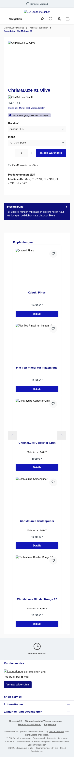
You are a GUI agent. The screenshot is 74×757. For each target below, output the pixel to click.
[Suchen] (42, 19)
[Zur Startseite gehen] (37, 12)
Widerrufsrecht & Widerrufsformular (43, 721)
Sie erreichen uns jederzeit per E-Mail (25, 674)
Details (37, 314)
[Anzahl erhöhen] (31, 153)
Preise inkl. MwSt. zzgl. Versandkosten (26, 108)
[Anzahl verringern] (11, 153)
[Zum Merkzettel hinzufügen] (53, 254)
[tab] (37, 211)
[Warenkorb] (67, 19)
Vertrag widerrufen (18, 684)
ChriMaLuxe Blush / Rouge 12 (37, 599)
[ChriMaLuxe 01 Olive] (37, 63)
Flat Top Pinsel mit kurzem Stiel (37, 367)
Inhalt (18, 136)
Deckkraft (20, 123)
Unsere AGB (15, 721)
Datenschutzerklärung (29, 724)
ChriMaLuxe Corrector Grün (37, 442)
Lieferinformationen (37, 745)
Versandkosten (56, 731)
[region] (37, 63)
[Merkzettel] (50, 19)
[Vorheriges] (12, 435)
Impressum (50, 724)
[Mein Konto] (59, 19)
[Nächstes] (61, 435)
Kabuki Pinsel (37, 292)
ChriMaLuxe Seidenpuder (37, 520)
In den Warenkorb (51, 152)
